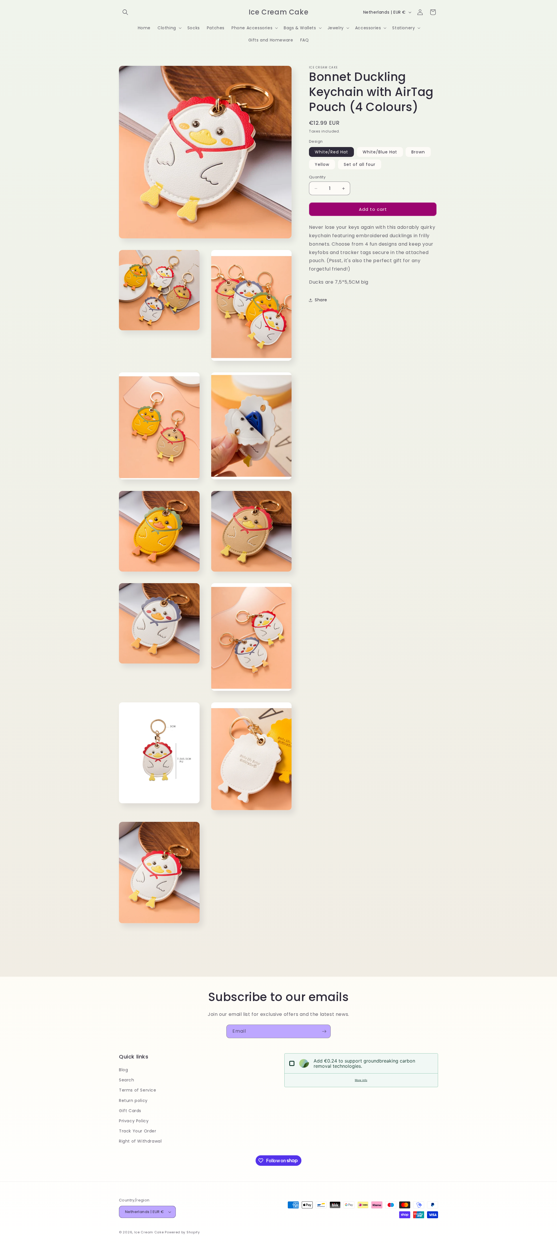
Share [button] (321, 300)
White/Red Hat (331, 152)
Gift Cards (130, 1111)
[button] (125, 12)
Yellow (322, 164)
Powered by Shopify (182, 1232)
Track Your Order (137, 1131)
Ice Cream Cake (149, 1232)
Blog (123, 1070)
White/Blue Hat (380, 152)
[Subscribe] (324, 1031)
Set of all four (359, 164)
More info (361, 1080)
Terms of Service (137, 1090)
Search (126, 1080)
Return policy (133, 1100)
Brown (418, 152)
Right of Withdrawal (140, 1141)
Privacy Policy (134, 1121)
